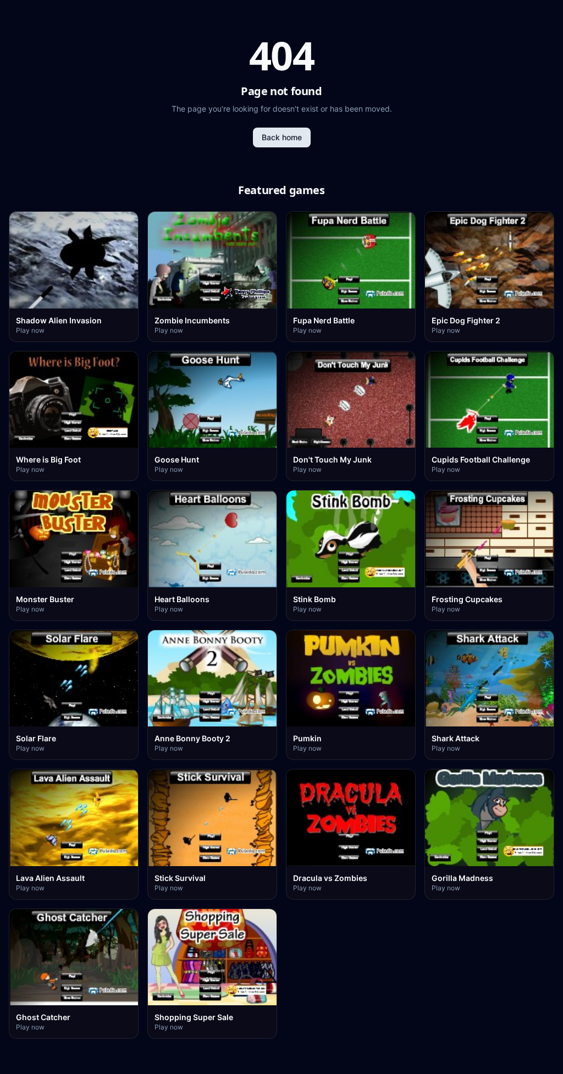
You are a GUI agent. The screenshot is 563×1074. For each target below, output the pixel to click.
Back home (282, 137)
